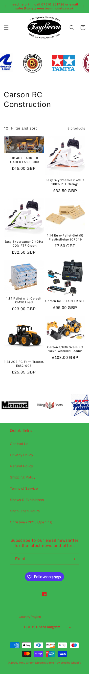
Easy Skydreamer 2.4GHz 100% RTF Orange (65, 182)
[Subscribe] (73, 559)
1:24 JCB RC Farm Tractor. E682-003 (24, 364)
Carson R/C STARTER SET (65, 301)
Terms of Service (24, 488)
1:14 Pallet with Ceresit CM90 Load (23, 300)
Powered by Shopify (68, 662)
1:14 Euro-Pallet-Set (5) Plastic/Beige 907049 (65, 237)
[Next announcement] (83, 6)
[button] (6, 27)
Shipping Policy (23, 477)
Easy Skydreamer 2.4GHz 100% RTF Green (23, 243)
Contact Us (19, 444)
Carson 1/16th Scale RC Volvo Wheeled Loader (65, 349)
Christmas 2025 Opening (31, 522)
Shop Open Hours (25, 511)
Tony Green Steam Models (36, 662)
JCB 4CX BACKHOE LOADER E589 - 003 (23, 160)
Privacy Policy (21, 455)
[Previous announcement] (5, 6)
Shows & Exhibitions (27, 500)
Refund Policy (21, 466)
